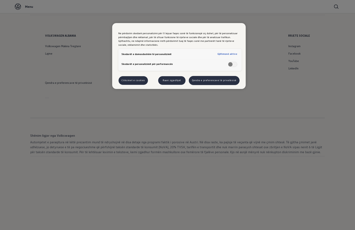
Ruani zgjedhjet (172, 80)
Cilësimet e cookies (133, 80)
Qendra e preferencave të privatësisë (214, 80)
